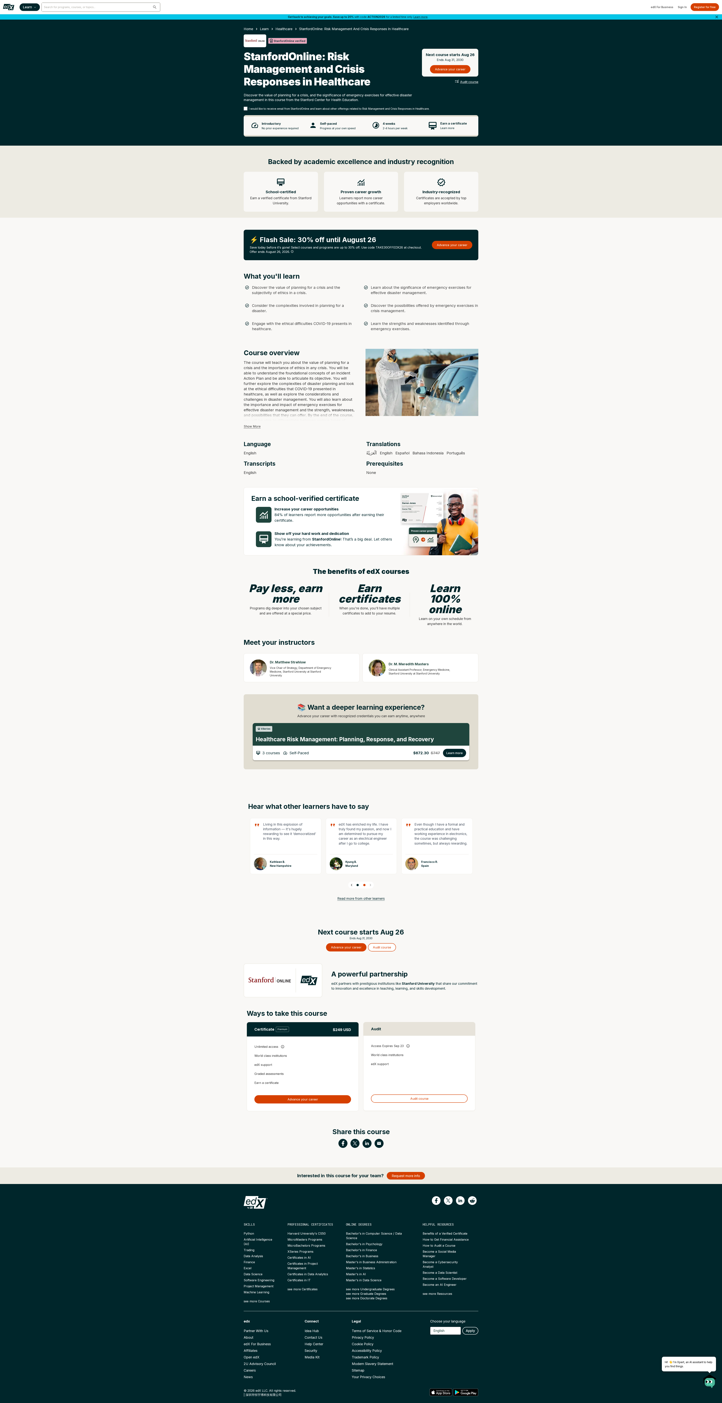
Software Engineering (259, 1280)
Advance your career (450, 69)
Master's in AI (356, 1274)
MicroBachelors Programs (306, 1245)
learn (264, 29)
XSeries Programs (300, 1251)
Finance (249, 1262)
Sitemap (358, 1370)
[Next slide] (370, 885)
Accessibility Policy (367, 1351)
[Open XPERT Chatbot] (710, 1380)
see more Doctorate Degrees (366, 1298)
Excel (247, 1268)
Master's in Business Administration (371, 1262)
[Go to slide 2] (364, 885)
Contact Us (313, 1337)
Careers (250, 1370)
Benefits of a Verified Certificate (445, 1233)
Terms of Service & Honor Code (376, 1331)
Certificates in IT (299, 1280)
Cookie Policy (362, 1344)
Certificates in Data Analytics (307, 1274)
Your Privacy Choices (368, 1377)
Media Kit (312, 1357)
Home (248, 29)
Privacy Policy (363, 1337)
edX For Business (662, 7)
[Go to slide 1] (357, 885)
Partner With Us (256, 1331)
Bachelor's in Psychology (364, 1244)
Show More (252, 426)
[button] (154, 7)
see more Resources (437, 1294)
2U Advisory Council (260, 1364)
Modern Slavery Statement (372, 1364)
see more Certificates (302, 1289)
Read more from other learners (361, 898)
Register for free (705, 7)
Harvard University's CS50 (306, 1233)
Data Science (253, 1274)
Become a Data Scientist (440, 1272)
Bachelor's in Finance (361, 1250)
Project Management (258, 1286)
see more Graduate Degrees (366, 1294)
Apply (470, 1331)
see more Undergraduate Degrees (370, 1289)
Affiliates (250, 1351)
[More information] (292, 251)
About (248, 1337)
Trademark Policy (365, 1357)
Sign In (682, 7)
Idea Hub (312, 1331)
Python (249, 1233)
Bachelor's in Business (362, 1256)
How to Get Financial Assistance (446, 1239)
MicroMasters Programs (304, 1239)
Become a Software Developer (445, 1279)
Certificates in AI (299, 1257)
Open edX (251, 1357)
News (248, 1377)
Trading (249, 1250)
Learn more (420, 16)
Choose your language (447, 1321)
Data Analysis (253, 1256)
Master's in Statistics (360, 1268)
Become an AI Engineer (440, 1285)
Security (311, 1351)
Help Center (314, 1344)
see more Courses (257, 1301)
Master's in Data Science (363, 1280)
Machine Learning (256, 1292)
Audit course (469, 82)
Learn (27, 7)
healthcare (283, 29)
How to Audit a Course (439, 1245)
